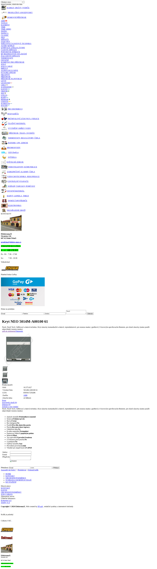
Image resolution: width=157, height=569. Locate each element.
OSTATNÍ (5, 60)
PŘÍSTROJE (5, 77)
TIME (3, 27)
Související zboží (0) (9, 403)
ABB (25, 395)
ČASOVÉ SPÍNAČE (9, 50)
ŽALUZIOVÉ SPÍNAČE (10, 56)
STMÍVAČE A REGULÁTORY (13, 48)
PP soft (40, 506)
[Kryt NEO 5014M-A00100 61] (79, 349)
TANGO (4, 23)
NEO (3, 37)
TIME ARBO (6, 29)
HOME (8, 474)
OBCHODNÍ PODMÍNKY (16, 478)
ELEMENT (5, 25)
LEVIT (3, 81)
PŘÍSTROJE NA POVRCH (11, 79)
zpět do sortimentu (8, 331)
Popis (4, 400)
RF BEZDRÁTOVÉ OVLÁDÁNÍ (14, 54)
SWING (4, 31)
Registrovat (22, 470)
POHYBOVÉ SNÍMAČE (10, 52)
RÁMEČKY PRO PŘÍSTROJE (12, 62)
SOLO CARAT (7, 66)
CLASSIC (5, 35)
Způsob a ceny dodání (10, 407)
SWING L (5, 33)
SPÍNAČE (5, 39)
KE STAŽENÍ (11, 482)
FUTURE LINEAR (8, 72)
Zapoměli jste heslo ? (8, 470)
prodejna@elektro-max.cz (11, 242)
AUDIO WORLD (7, 46)
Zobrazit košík (33, 470)
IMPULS (4, 68)
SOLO (3, 64)
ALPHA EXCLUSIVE (9, 70)
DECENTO (5, 75)
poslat (21, 331)
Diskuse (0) (6, 405)
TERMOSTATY (7, 58)
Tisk (17, 331)
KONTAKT (10, 476)
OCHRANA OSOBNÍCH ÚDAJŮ (19, 480)
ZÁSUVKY (5, 41)
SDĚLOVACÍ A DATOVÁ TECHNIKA (16, 44)
